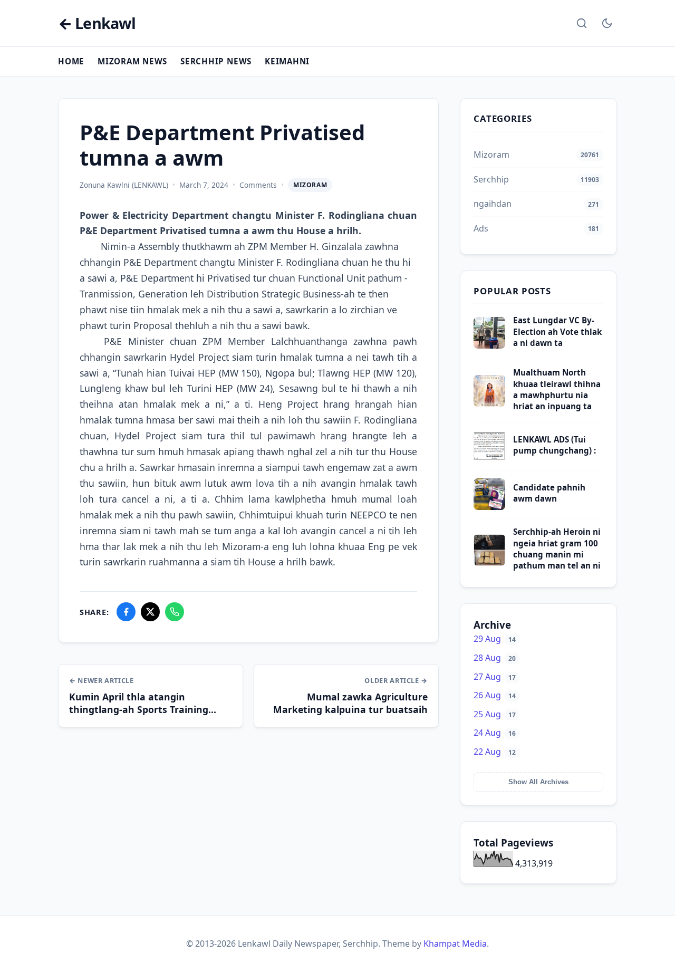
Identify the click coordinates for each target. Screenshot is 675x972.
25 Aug (495, 714)
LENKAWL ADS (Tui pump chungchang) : (554, 445)
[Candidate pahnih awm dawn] (489, 507)
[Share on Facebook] (126, 611)
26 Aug (495, 695)
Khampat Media (455, 943)
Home (71, 61)
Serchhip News (216, 61)
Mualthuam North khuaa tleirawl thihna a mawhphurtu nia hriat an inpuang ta (557, 389)
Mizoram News (132, 61)
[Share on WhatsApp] (174, 611)
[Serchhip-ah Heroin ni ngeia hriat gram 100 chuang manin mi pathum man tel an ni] (489, 563)
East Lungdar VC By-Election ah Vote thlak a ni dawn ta (557, 331)
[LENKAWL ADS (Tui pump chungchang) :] (489, 459)
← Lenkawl (97, 23)
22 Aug (495, 751)
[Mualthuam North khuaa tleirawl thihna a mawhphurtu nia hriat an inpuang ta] (489, 403)
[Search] (582, 23)
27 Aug (495, 676)
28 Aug (495, 657)
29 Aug (495, 638)
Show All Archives (538, 782)
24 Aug (495, 732)
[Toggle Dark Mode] (607, 23)
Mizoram (310, 184)
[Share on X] (150, 611)
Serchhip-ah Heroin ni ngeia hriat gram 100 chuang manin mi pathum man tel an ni (557, 548)
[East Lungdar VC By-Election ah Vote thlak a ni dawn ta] (489, 345)
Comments (258, 185)
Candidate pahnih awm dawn (549, 493)
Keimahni (287, 61)
